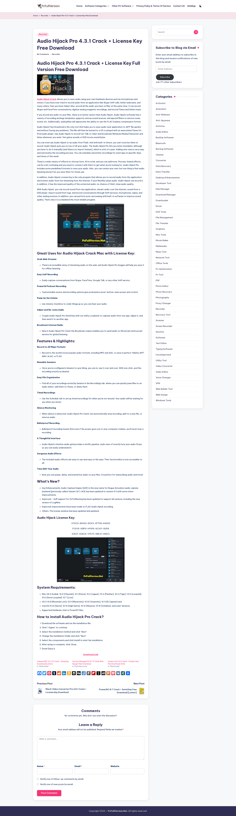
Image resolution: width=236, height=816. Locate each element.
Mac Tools (161, 234)
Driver (159, 206)
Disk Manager (163, 189)
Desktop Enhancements (168, 177)
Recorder (43, 34)
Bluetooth (161, 143)
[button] (196, 32)
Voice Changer (163, 377)
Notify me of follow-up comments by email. (62, 779)
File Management (164, 217)
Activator (161, 103)
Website (115, 766)
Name (41, 766)
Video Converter (164, 366)
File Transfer (162, 223)
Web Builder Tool (164, 389)
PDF (158, 280)
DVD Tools (161, 212)
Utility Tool (161, 360)
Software (160, 337)
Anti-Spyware (163, 120)
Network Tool (162, 257)
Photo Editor (162, 286)
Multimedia (161, 246)
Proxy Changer (163, 303)
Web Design (162, 394)
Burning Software (164, 149)
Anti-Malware (163, 114)
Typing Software (164, 349)
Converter (161, 160)
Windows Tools (163, 400)
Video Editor (162, 372)
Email (78, 766)
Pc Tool (159, 274)
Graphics (160, 229)
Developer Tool (163, 183)
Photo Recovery (164, 292)
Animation (161, 109)
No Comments (43, 54)
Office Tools (162, 263)
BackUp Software (165, 137)
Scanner (160, 320)
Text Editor (161, 343)
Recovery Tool (163, 314)
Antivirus (160, 126)
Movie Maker (162, 240)
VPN (158, 383)
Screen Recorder (164, 326)
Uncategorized (163, 354)
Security (160, 331)
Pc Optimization (164, 269)
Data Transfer (163, 171)
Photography (162, 297)
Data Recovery (163, 166)
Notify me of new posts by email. (56, 784)
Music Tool (161, 251)
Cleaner (160, 154)
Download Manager (166, 194)
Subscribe (165, 77)
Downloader (162, 200)
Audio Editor (162, 132)
